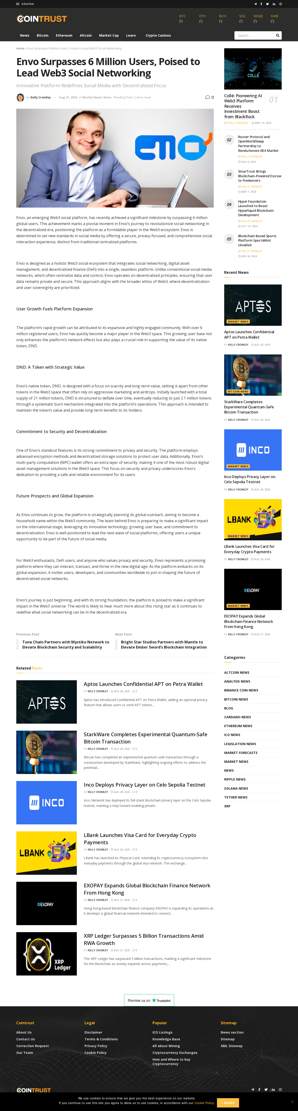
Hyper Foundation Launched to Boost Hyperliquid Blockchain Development (256, 208)
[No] (292, 1101)
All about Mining (166, 1046)
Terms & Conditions (101, 1039)
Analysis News (237, 681)
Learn (131, 35)
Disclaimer (93, 1032)
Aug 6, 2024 (248, 161)
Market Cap (109, 35)
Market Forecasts (240, 752)
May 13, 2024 (262, 123)
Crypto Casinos (158, 35)
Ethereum (64, 35)
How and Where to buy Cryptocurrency (171, 1061)
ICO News (232, 735)
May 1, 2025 (248, 191)
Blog (228, 708)
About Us (24, 1032)
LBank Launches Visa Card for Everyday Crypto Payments (249, 549)
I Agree (228, 1103)
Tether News (235, 797)
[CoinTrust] (33, 1090)
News (24, 35)
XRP (227, 806)
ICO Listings (162, 1032)
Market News (92, 97)
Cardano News (237, 717)
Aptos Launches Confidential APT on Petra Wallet (143, 683)
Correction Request (32, 1046)
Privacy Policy (96, 1046)
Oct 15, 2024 (249, 226)
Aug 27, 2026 (121, 900)
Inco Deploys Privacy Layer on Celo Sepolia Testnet (145, 784)
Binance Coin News (241, 690)
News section (232, 1032)
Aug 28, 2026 (121, 691)
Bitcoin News (238, 391)
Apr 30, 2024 (249, 256)
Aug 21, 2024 (68, 97)
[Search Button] (278, 35)
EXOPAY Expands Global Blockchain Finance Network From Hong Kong (248, 621)
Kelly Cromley (40, 97)
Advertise (27, 4)
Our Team (24, 1052)
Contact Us (25, 1039)
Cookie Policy (96, 1052)
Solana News (236, 788)
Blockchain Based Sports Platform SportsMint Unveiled (257, 240)
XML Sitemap (232, 1046)
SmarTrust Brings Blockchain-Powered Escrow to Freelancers (259, 176)
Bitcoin (42, 35)
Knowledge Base (166, 1039)
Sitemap (228, 1039)
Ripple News (235, 779)
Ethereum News (238, 726)
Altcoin (86, 35)
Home (20, 48)
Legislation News (240, 744)
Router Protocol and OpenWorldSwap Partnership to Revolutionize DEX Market (258, 144)
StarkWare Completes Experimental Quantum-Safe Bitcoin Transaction (249, 407)
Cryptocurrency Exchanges (174, 1052)
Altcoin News (236, 672)
